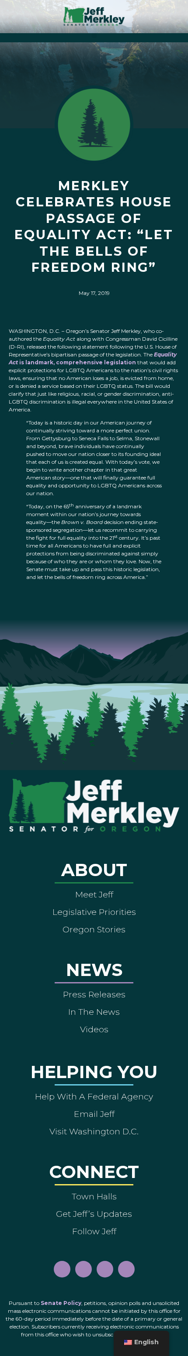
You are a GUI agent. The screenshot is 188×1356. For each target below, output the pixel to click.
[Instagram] (83, 1269)
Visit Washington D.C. (94, 1131)
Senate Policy (61, 1303)
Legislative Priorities (94, 911)
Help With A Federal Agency (94, 1096)
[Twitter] (126, 1269)
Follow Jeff (94, 1231)
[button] (94, 35)
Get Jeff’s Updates (94, 1213)
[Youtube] (105, 1269)
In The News (94, 1011)
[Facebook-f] (62, 1269)
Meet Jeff (94, 894)
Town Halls (94, 1196)
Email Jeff (94, 1113)
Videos (94, 1029)
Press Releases (94, 994)
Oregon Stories (94, 929)
